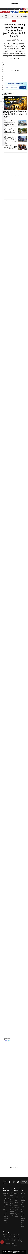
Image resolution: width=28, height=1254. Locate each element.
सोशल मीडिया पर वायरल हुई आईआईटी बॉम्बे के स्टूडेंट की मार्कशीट (23, 1218)
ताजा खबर (6, 16)
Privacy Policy (20, 1240)
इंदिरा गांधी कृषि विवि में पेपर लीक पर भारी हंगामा (17, 1211)
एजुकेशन (23, 16)
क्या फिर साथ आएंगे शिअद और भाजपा (17, 1198)
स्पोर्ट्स (13, 16)
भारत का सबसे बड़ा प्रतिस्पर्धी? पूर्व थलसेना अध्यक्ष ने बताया (6, 1200)
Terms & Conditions (14, 1240)
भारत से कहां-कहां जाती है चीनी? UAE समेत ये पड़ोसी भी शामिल (12, 1199)
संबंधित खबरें (8, 93)
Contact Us (11, 1235)
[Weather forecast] (16, 9)
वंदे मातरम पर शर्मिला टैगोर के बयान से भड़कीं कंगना (6, 1216)
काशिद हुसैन (16, 39)
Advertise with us (16, 1235)
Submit (23, 87)
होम (2, 16)
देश (9, 16)
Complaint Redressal (14, 1244)
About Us (5, 1235)
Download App (25, 1182)
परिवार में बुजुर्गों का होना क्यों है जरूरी (12, 1212)
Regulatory (7, 1239)
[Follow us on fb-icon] (9, 1182)
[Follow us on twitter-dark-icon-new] (13, 1182)
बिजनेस (14, 21)
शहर (18, 16)
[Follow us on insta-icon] (17, 1182)
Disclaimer (7, 1243)
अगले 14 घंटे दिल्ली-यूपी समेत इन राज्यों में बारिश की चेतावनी (23, 1200)
